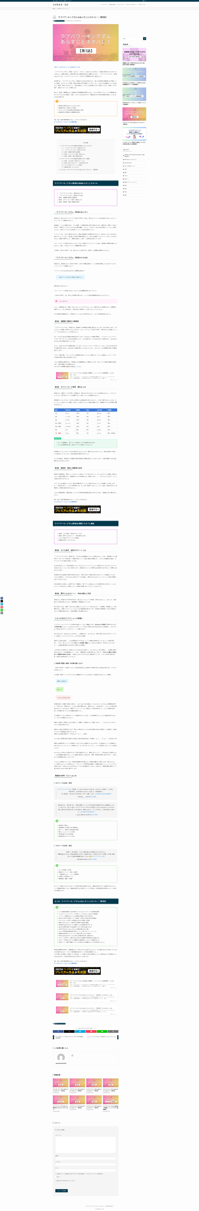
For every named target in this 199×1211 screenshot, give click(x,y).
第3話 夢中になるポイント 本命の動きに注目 (76, 163)
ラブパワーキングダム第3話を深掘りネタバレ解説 (76, 158)
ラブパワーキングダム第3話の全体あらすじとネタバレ (77, 145)
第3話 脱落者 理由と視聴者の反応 (73, 156)
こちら (77, 366)
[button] (58, 1031)
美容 (125, 195)
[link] (72, 1055)
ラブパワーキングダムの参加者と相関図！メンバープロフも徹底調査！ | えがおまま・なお (92, 373)
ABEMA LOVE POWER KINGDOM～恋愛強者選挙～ (134, 155)
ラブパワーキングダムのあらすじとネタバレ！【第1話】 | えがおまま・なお (91, 995)
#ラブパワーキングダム (64, 789)
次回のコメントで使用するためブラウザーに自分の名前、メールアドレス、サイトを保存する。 (80, 1173)
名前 (57, 1155)
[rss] (143, 1)
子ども (126, 175)
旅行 (125, 185)
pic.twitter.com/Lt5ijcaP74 (88, 812)
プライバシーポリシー (99, 1206)
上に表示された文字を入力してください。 (65, 1180)
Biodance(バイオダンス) (130, 159)
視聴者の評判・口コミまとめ (71, 167)
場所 (125, 172)
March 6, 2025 (92, 796)
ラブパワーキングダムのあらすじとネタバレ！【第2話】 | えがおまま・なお (91, 1008)
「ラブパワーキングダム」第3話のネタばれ (75, 150)
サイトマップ (90, 1206)
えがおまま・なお (60, 4)
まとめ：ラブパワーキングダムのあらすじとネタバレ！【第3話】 (80, 169)
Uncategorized (128, 162)
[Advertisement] (134, 24)
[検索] (145, 1)
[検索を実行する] (144, 38)
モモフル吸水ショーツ (129, 166)
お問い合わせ (109, 1206)
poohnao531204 (61, 1063)
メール (57, 1162)
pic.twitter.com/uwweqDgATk (103, 793)
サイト (57, 1168)
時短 (125, 188)
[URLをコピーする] (113, 1031)
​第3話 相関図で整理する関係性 (72, 152)
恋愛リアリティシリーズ (59, 20)
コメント (58, 1135)
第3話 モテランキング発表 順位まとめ (74, 154)
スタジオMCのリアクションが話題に (73, 165)
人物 (125, 169)
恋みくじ (126, 179)
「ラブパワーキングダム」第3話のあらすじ (75, 148)
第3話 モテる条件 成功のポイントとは (74, 160)
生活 (125, 191)
